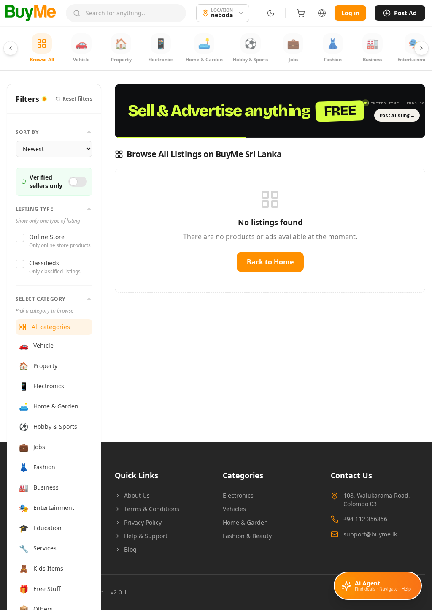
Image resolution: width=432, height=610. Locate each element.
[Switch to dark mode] (270, 13)
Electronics (238, 495)
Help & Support (145, 536)
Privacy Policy (143, 522)
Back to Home (270, 262)
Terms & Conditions (151, 509)
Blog (130, 549)
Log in (350, 13)
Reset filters (77, 98)
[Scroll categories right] (421, 48)
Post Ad (405, 13)
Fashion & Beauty (247, 536)
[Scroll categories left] (10, 48)
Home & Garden (245, 522)
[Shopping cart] (300, 13)
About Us (137, 495)
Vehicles (234, 509)
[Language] (321, 13)
